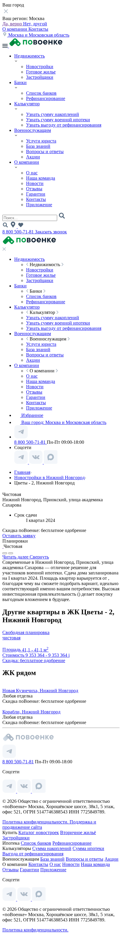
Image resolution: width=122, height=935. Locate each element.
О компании (15, 29)
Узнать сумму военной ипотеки (58, 119)
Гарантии (35, 194)
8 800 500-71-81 (18, 231)
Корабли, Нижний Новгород (31, 711)
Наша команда (40, 178)
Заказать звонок (51, 231)
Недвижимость (29, 55)
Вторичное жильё (78, 832)
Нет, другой (35, 23)
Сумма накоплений (51, 848)
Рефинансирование (45, 98)
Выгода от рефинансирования (32, 853)
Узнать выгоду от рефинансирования (63, 124)
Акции (33, 156)
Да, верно (12, 23)
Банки (20, 82)
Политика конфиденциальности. (36, 821)
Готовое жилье (41, 71)
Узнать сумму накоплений (52, 114)
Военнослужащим (32, 130)
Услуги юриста (41, 140)
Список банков (41, 93)
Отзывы (34, 188)
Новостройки (39, 66)
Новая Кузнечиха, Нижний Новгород (40, 690)
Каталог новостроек (38, 832)
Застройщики (39, 77)
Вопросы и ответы (45, 151)
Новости (35, 183)
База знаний (38, 146)
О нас (32, 172)
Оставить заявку (19, 535)
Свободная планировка (25, 632)
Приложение (39, 204)
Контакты (38, 29)
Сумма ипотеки (88, 848)
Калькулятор (27, 103)
